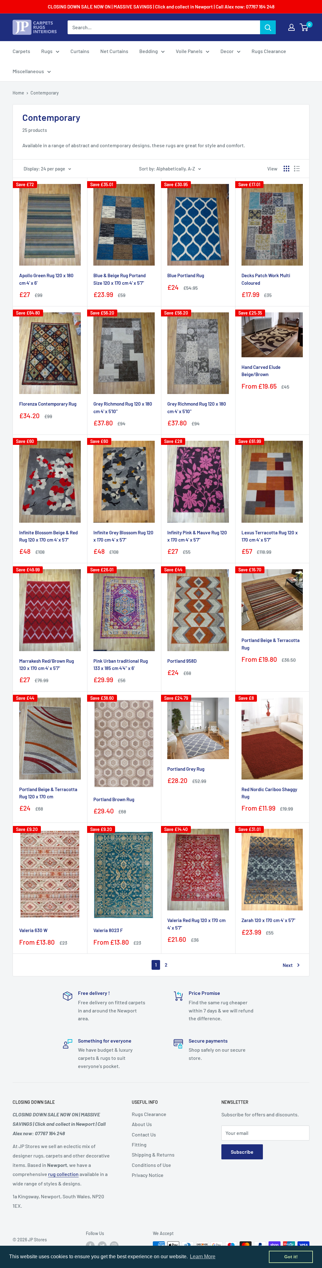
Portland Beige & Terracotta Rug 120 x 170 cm (48, 792)
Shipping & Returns (153, 1154)
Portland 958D (182, 661)
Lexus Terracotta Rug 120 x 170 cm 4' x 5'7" (270, 536)
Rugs (47, 51)
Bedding (148, 51)
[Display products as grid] (286, 168)
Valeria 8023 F (108, 930)
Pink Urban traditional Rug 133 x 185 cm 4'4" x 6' (120, 664)
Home (18, 92)
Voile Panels (189, 51)
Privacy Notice (148, 1175)
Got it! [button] (291, 1256)
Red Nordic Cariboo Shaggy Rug (269, 792)
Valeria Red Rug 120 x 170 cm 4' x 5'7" (196, 923)
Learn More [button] (202, 1256)
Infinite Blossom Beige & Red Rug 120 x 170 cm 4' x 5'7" (48, 536)
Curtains (79, 51)
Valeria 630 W (33, 930)
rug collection (63, 1174)
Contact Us (144, 1134)
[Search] (268, 27)
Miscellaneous (28, 71)
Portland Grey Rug (185, 769)
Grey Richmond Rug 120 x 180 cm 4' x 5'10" (122, 407)
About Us (142, 1124)
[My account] (291, 27)
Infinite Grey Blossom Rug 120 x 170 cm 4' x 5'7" (123, 536)
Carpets (21, 51)
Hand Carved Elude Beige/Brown (261, 370)
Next (288, 965)
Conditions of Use (151, 1165)
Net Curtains (114, 51)
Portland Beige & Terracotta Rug (271, 643)
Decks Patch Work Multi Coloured (266, 278)
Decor (227, 51)
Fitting (139, 1144)
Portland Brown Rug (113, 799)
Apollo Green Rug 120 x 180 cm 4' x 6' (46, 278)
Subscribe (242, 1152)
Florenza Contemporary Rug (47, 404)
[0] (304, 27)
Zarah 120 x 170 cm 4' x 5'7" (268, 920)
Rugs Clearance (269, 51)
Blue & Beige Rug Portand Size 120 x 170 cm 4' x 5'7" (119, 278)
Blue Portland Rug (185, 275)
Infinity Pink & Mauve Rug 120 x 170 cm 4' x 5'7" (197, 536)
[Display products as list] (297, 168)
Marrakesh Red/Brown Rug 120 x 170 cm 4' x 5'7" (46, 664)
